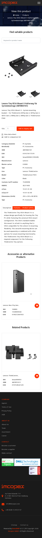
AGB (3, 415)
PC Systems (27, 144)
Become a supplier (8, 449)
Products (26, 15)
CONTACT (5, 442)
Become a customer (9, 446)
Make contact (7, 453)
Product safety (28, 208)
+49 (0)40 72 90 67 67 (13, 510)
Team (4, 428)
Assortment (6, 432)
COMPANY (5, 399)
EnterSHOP (15, 529)
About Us (5, 424)
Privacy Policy (6, 411)
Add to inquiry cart (25, 129)
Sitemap (14, 525)
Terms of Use (6, 407)
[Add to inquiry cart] (37, 305)
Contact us (24, 525)
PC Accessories (28, 146)
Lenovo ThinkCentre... (11, 376)
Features (17, 208)
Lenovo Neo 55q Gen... (11, 305)
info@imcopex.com (13, 504)
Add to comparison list (12, 137)
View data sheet (10, 134)
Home (17, 15)
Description (7, 208)
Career (4, 436)
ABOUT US (5, 421)
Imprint (4, 403)
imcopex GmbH (13, 531)
